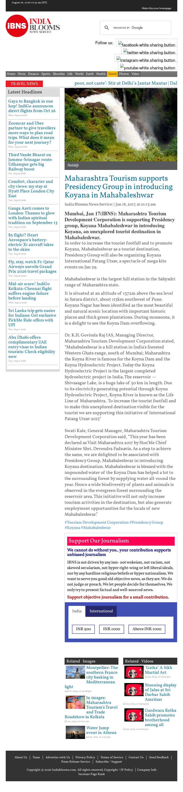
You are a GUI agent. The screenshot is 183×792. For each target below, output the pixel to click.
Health (101, 74)
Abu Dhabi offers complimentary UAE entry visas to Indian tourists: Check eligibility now (31, 347)
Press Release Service (75, 762)
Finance (33, 74)
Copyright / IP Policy (118, 770)
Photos (124, 74)
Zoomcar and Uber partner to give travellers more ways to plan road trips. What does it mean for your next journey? (32, 133)
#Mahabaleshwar (96, 528)
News (21, 74)
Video (135, 74)
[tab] (76, 611)
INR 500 (83, 629)
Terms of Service (112, 757)
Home (11, 74)
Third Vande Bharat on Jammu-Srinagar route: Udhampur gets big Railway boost (30, 162)
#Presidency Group (146, 522)
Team (36, 757)
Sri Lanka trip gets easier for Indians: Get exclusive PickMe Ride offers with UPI (32, 318)
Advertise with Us (58, 757)
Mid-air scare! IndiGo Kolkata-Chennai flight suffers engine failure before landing (30, 291)
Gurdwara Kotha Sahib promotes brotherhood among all (160, 718)
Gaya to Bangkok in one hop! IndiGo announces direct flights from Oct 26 (32, 106)
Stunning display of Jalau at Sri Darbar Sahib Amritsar (160, 692)
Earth (90, 74)
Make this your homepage (156, 8)
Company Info (147, 770)
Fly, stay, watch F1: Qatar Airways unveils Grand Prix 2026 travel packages (32, 267)
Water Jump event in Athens (101, 730)
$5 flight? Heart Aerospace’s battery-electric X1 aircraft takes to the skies (31, 242)
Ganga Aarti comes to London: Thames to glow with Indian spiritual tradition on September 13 (32, 216)
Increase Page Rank (91, 774)
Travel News (24, 84)
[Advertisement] (33, 525)
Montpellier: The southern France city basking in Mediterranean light (91, 677)
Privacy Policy (85, 757)
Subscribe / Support (109, 762)
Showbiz (59, 74)
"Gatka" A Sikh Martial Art (158, 670)
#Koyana (72, 528)
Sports (45, 74)
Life (69, 74)
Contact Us (136, 757)
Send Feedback (159, 757)
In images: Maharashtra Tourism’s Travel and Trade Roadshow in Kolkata (91, 707)
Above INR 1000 (146, 629)
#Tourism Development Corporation (97, 522)
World (79, 74)
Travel (112, 74)
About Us (21, 757)
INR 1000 (111, 629)
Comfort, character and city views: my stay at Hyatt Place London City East (31, 189)
